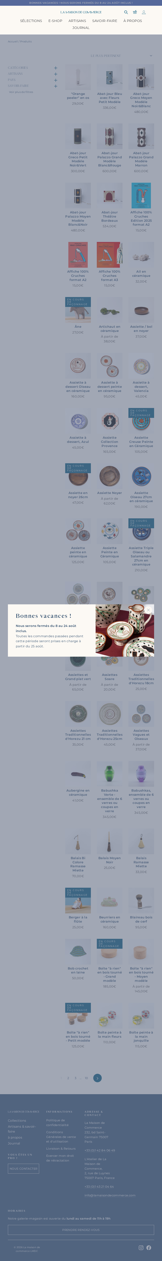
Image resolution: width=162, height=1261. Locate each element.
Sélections (31, 21)
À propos (132, 21)
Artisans (77, 21)
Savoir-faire (104, 21)
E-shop (55, 21)
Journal (81, 28)
